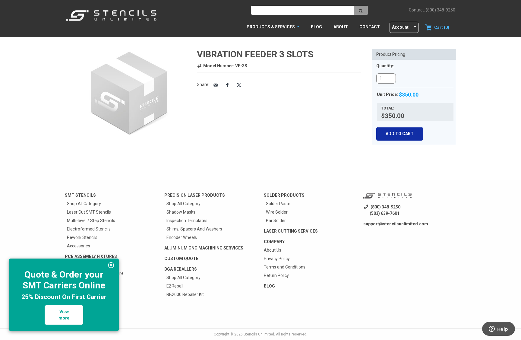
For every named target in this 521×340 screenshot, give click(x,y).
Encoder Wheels (181, 237)
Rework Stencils (82, 237)
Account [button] (400, 27)
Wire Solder (277, 212)
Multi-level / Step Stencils (91, 220)
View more (63, 314)
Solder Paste (278, 203)
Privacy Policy (277, 258)
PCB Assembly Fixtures (91, 256)
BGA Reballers (180, 269)
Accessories (78, 245)
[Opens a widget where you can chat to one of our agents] (498, 329)
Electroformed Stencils (89, 229)
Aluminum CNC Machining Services (203, 248)
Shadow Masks (180, 212)
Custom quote (181, 258)
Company (274, 241)
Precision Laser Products (194, 195)
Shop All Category (84, 203)
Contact (369, 26)
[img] (111, 265)
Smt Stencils (80, 195)
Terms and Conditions (284, 267)
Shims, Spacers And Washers (194, 229)
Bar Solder (276, 220)
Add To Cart (400, 133)
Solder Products (284, 195)
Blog (316, 26)
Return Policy (276, 275)
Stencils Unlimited (259, 334)
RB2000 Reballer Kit (185, 294)
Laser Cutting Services (291, 231)
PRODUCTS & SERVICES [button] (271, 26)
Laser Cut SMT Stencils (89, 212)
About (340, 26)
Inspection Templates (186, 220)
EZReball (174, 286)
